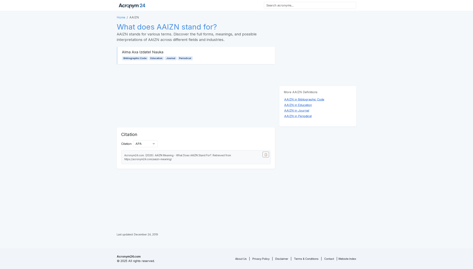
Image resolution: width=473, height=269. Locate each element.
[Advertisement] (196, 96)
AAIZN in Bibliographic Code (304, 99)
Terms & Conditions (306, 258)
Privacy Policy (261, 258)
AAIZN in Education (298, 105)
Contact (329, 258)
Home (121, 17)
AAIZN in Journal (296, 110)
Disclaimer (281, 258)
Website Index (347, 258)
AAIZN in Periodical (298, 116)
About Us (241, 258)
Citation (126, 144)
